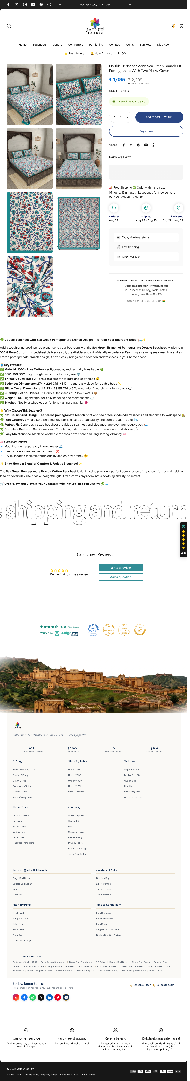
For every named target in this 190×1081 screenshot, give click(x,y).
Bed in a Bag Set (85, 968)
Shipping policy (49, 1072)
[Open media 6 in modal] (76, 218)
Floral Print (18, 927)
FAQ (70, 824)
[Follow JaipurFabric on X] (41, 995)
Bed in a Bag (102, 876)
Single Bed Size (132, 767)
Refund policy (88, 1072)
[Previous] (59, 4)
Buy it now (143, 131)
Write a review (119, 565)
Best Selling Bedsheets (134, 968)
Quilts (16, 887)
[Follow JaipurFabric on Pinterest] (57, 995)
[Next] (128, 4)
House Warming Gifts (24, 767)
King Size (128, 784)
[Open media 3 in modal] (29, 156)
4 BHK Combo (103, 892)
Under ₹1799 (75, 784)
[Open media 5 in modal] (29, 218)
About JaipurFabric (78, 813)
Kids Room (101, 922)
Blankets (17, 892)
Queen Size (130, 778)
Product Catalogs (77, 846)
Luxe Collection (76, 789)
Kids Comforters (105, 916)
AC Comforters (86, 964)
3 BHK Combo (103, 887)
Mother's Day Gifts (22, 795)
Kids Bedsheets (104, 911)
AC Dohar (101, 960)
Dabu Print (18, 922)
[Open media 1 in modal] (29, 93)
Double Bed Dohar (22, 881)
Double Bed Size (132, 773)
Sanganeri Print (21, 916)
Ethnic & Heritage (22, 938)
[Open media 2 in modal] (76, 93)
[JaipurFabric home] (17, 724)
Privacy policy (32, 1072)
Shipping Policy (76, 830)
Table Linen (18, 835)
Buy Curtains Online (33, 964)
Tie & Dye (17, 933)
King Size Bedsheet (107, 964)
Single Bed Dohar (22, 876)
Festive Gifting (20, 773)
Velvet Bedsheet (64, 968)
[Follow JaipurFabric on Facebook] (24, 995)
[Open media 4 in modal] (76, 156)
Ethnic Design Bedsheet (40, 968)
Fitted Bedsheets (133, 795)
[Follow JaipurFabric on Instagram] (16, 995)
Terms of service (15, 1072)
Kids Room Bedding (108, 968)
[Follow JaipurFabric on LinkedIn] (49, 995)
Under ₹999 (74, 773)
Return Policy (75, 835)
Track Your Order (77, 851)
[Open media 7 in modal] (29, 280)
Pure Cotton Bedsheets (53, 960)
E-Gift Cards (19, 778)
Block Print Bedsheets (80, 960)
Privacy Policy (75, 841)
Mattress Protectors (23, 841)
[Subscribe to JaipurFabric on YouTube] (66, 995)
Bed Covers (19, 830)
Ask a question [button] (119, 575)
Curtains (17, 818)
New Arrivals (155, 968)
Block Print (18, 911)
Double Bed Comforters (108, 933)
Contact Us (74, 818)
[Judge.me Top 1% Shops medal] (140, 628)
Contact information (69, 1072)
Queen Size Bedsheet (132, 964)
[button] (183, 540)
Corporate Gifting (22, 784)
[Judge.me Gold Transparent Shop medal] (109, 628)
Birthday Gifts (20, 789)
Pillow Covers (20, 824)
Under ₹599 (74, 767)
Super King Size (132, 789)
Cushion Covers (21, 813)
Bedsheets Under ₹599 (25, 960)
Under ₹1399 (75, 778)
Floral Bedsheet (155, 964)
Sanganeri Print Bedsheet (60, 964)
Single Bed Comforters (108, 927)
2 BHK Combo (103, 881)
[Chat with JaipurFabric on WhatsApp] (32, 995)
